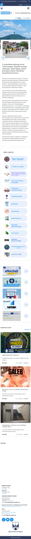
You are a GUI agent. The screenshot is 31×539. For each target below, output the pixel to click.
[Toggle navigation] (28, 8)
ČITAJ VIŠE (4, 363)
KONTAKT (21, 4)
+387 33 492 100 (23, 1)
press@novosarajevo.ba (10, 515)
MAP (2, 3)
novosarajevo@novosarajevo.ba (12, 502)
